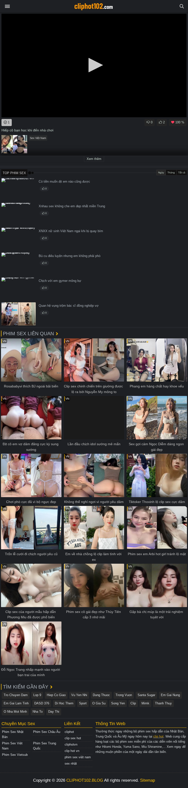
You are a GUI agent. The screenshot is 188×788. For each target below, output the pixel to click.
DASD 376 (41, 703)
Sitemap (147, 780)
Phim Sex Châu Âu (46, 732)
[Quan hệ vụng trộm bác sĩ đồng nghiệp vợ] (18, 313)
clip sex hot (73, 738)
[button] (94, 65)
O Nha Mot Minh (15, 711)
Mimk (145, 703)
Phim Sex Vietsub (15, 755)
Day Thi (53, 711)
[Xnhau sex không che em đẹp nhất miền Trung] (18, 214)
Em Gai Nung (170, 695)
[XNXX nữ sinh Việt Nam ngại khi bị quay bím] (18, 239)
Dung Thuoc (101, 695)
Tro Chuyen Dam (16, 695)
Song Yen (118, 703)
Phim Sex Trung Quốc (44, 745)
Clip (133, 703)
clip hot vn (72, 751)
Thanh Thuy (163, 703)
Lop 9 (37, 695)
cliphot (69, 732)
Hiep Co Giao (56, 695)
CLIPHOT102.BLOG (84, 780)
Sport (83, 703)
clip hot (158, 736)
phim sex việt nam (78, 757)
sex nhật (71, 763)
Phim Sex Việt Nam (12, 745)
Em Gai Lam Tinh (16, 703)
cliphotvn (71, 744)
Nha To (38, 711)
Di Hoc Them (64, 703)
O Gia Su (99, 703)
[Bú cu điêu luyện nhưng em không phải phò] (18, 264)
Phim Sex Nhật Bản (13, 734)
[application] (94, 65)
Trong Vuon (124, 695)
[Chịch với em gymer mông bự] (18, 289)
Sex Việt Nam (38, 138)
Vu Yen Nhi (79, 695)
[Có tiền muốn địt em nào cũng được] (18, 189)
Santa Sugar (146, 695)
